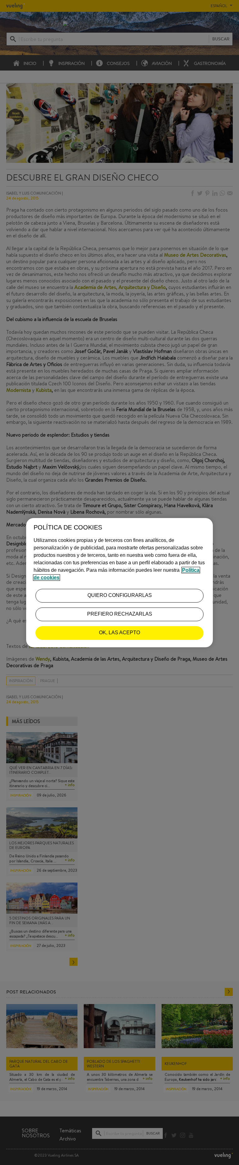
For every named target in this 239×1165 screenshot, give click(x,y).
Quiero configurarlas (119, 595)
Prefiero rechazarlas (119, 614)
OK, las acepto (119, 632)
